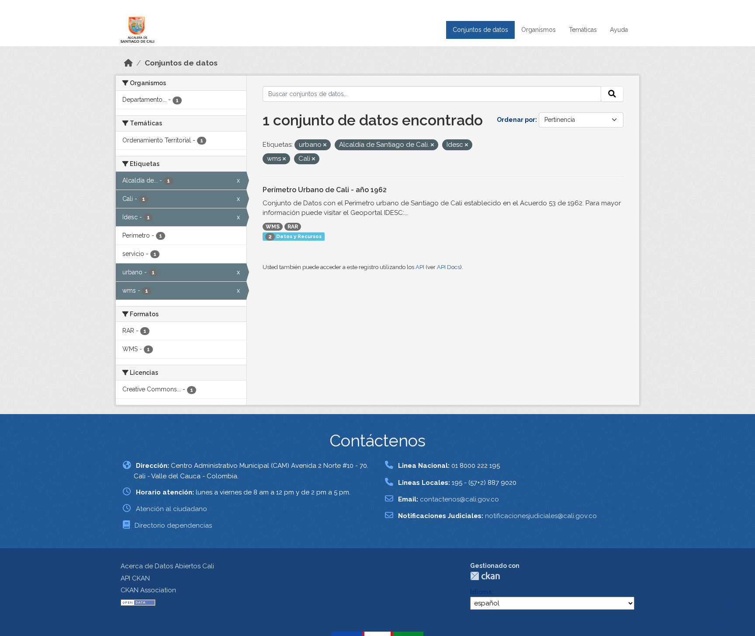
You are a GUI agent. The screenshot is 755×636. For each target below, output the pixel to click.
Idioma (481, 591)
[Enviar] (612, 94)
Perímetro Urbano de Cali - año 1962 (325, 190)
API (420, 267)
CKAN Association (148, 590)
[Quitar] (324, 145)
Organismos (538, 29)
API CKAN (135, 578)
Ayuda (619, 29)
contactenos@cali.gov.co (459, 499)
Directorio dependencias (173, 525)
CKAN (485, 576)
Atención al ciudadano (171, 509)
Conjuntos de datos (480, 29)
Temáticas (583, 29)
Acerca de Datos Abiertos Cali (167, 566)
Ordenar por (516, 119)
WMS (273, 227)
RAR (292, 227)
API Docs (448, 267)
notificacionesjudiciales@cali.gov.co (541, 516)
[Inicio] (128, 63)
